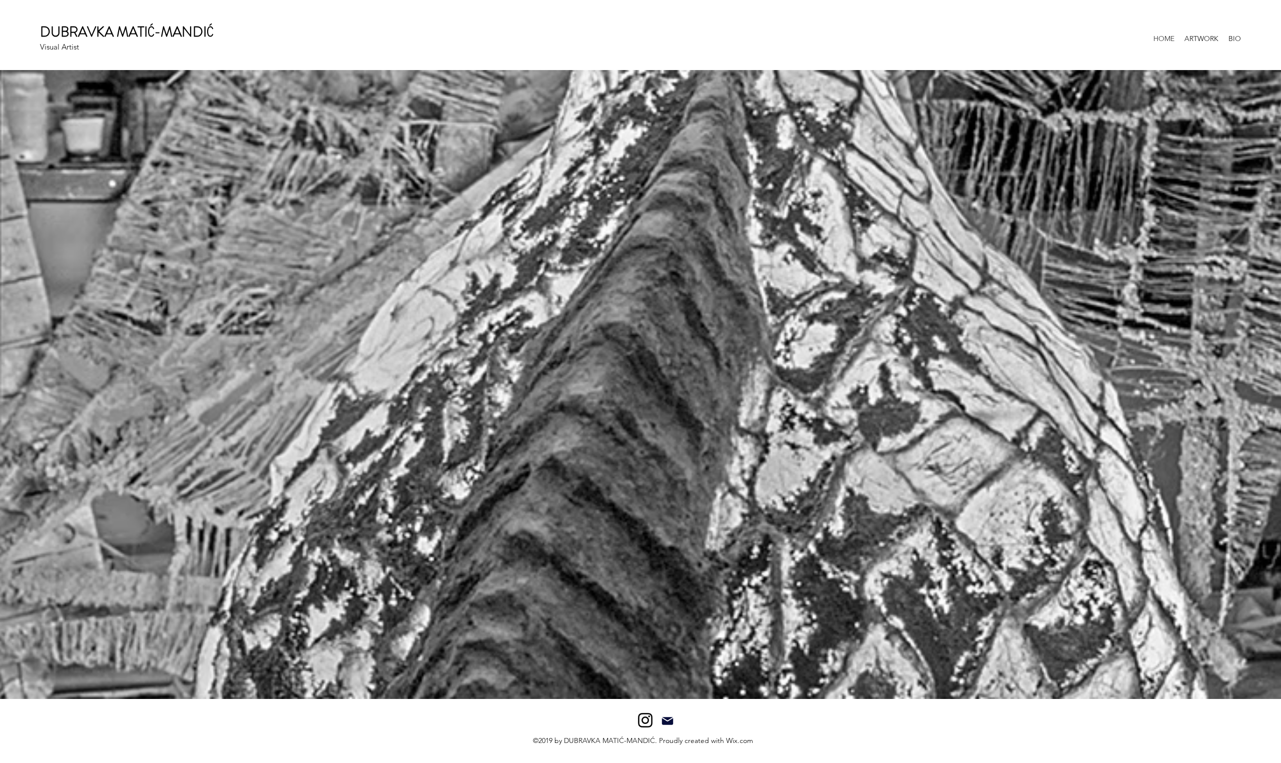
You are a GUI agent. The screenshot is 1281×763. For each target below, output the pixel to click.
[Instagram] (645, 720)
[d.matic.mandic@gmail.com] (667, 720)
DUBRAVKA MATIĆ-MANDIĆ (126, 32)
